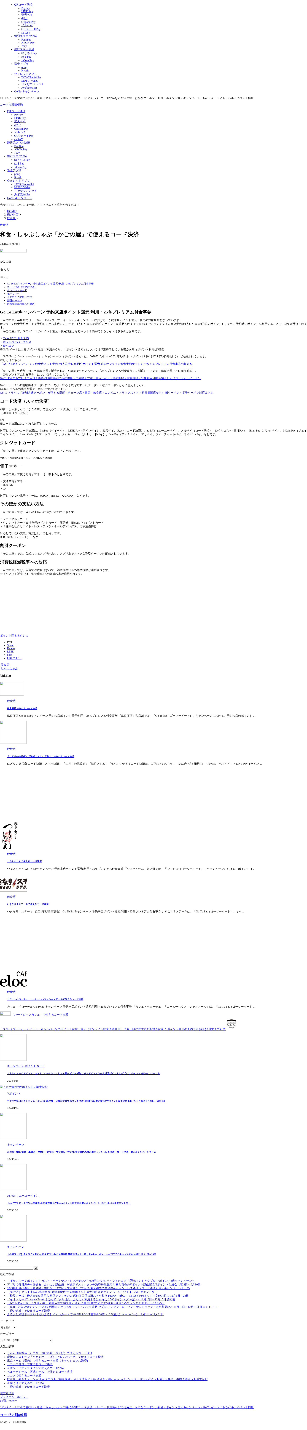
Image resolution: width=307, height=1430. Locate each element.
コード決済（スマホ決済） (22, 287)
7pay (17, 152)
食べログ (8, 345)
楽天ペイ (20, 121)
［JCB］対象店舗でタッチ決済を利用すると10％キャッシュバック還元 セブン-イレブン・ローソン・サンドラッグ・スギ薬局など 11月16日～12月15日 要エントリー (112, 1306)
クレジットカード (17, 290)
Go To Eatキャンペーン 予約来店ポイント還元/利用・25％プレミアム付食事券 (50, 283)
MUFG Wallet (22, 187)
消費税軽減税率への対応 (20, 303)
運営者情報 (7, 1393)
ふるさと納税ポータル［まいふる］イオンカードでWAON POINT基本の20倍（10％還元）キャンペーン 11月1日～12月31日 (85, 1314)
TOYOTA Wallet (24, 184)
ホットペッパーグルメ (17, 341)
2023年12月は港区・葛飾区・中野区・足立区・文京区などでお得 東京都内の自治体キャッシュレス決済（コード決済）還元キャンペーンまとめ (81, 1152)
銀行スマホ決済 (17, 156)
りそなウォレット (25, 190)
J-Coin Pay (20, 167)
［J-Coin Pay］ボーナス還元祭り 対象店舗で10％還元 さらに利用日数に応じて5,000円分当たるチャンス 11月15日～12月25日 (86, 1303)
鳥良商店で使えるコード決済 (22, 708)
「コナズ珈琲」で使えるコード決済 (30, 1364)
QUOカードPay (23, 135)
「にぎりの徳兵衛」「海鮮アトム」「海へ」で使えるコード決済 (40, 756)
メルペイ (20, 132)
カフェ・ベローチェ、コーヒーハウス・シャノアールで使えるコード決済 (45, 999)
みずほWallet (22, 194)
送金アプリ (14, 170)
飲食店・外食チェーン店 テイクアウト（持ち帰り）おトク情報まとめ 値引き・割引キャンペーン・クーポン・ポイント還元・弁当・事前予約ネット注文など (107, 1379)
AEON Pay (20, 149)
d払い (17, 125)
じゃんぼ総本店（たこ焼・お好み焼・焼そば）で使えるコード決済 (49, 1353)
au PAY (18, 139)
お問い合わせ (8, 1400)
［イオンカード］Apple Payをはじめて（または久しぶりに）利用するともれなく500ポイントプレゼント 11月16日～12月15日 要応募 (91, 1299)
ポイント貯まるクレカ (14, 635)
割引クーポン (14, 300)
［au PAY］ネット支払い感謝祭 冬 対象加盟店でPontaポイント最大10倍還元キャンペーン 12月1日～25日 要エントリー (68, 1203)
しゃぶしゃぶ (9, 668)
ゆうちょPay (22, 159)
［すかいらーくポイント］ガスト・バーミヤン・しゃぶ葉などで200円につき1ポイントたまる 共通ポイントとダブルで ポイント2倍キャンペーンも (83, 1073)
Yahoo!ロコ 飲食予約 (16, 338)
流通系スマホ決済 (18, 142)
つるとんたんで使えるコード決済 (24, 861)
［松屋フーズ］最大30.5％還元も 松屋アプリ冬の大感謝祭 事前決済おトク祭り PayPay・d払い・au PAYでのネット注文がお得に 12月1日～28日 (81, 1254)
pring (17, 173)
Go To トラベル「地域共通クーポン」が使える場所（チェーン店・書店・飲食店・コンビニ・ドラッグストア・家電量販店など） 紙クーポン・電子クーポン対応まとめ (106, 392)
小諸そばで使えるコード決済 (25, 1382)
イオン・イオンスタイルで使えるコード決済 (35, 1368)
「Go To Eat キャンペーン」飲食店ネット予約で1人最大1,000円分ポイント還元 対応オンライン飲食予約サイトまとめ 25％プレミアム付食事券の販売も (96, 363)
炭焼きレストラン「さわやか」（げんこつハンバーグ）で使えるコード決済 (55, 1356)
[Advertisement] (30, 604)
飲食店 (5, 664)
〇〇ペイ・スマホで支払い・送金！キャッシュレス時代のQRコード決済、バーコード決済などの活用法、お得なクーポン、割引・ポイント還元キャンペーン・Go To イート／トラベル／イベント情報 (127, 1407)
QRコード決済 (16, 111)
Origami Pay (21, 128)
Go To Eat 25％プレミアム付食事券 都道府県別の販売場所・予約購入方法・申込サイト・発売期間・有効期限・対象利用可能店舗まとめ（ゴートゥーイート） (100, 378)
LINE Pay (20, 117)
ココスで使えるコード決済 (24, 1375)
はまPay (19, 163)
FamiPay (19, 146)
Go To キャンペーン (19, 198)
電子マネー (13, 293)
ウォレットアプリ (18, 180)
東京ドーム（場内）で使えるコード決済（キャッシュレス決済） (48, 1360)
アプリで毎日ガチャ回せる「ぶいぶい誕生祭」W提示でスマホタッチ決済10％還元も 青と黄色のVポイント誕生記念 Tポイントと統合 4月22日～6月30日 (86, 1101)
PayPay (18, 114)
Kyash (17, 177)
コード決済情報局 (11, 104)
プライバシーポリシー (14, 1397)
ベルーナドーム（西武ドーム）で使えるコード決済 (39, 1371)
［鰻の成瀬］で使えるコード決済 (28, 1310)
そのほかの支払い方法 (19, 297)
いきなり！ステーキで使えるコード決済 (28, 904)
